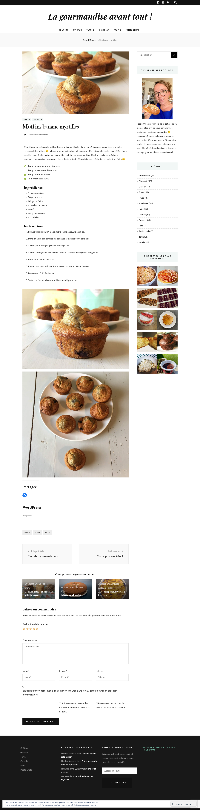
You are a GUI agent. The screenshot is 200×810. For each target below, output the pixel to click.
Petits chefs (144, 231)
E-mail (63, 671)
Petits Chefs (132, 30)
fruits (116, 583)
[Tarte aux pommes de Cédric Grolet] (167, 276)
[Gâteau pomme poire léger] (147, 342)
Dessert (102, 583)
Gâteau (102, 587)
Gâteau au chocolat (71, 594)
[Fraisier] (147, 320)
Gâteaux (77, 30)
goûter (37, 532)
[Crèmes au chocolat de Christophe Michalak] (167, 364)
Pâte (141, 225)
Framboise (143, 203)
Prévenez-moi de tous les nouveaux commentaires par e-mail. (74, 707)
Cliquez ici (117, 782)
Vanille (142, 242)
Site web (100, 671)
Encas (27, 119)
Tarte (109, 587)
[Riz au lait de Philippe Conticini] (147, 364)
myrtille (47, 532)
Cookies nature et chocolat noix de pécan (38, 593)
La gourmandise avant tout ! (100, 16)
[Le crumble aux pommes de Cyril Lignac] (147, 276)
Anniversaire (67, 587)
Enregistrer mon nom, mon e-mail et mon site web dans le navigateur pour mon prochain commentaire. (70, 692)
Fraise (141, 198)
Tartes (90, 30)
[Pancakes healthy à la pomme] (167, 320)
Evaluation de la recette (34, 624)
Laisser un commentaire (38, 134)
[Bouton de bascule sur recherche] (175, 2)
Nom (25, 671)
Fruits (117, 30)
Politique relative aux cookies (85, 805)
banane (27, 532)
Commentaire (29, 640)
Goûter (38, 119)
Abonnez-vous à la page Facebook (159, 748)
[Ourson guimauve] (167, 298)
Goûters (63, 30)
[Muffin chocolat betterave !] (167, 342)
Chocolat (104, 30)
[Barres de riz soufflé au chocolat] (147, 298)
